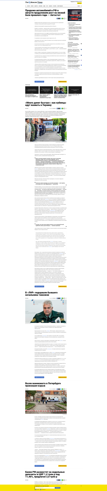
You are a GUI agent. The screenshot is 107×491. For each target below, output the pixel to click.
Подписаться (53, 250)
